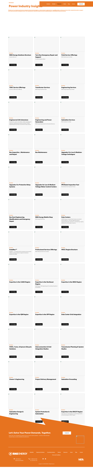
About (71, 452)
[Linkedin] (43, 458)
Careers (81, 452)
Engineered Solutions (40, 452)
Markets (59, 452)
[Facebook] (45, 458)
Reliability (32, 452)
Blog (76, 452)
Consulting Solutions (51, 452)
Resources (65, 452)
